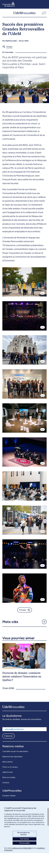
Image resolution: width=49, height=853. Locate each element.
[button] (44, 13)
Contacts (5, 783)
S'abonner (8, 736)
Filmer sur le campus (10, 767)
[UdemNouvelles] (24, 13)
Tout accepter (24, 843)
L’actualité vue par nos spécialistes (15, 751)
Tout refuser (24, 839)
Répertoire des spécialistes (12, 757)
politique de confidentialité (22, 848)
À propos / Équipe (8, 796)
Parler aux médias (8, 777)
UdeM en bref (7, 772)
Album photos (7, 762)
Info (45, 100)
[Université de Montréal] (8, 4)
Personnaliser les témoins (25, 834)
